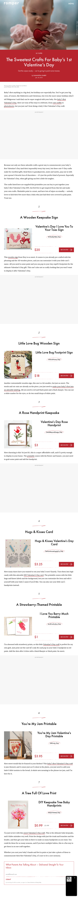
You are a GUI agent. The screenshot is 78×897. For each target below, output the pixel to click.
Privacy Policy (38, 882)
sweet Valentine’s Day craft (34, 833)
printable (30, 456)
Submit (8, 879)
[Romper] (11, 3)
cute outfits (57, 103)
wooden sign (13, 257)
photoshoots (9, 106)
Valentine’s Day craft (51, 644)
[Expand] (68, 878)
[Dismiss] (74, 878)
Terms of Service (31, 882)
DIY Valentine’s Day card (34, 575)
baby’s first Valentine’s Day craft (60, 763)
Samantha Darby (40, 75)
